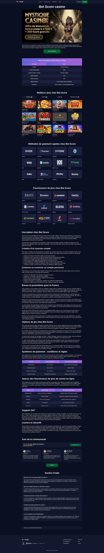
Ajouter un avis (75, 444)
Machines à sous (74, 96)
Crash (59, 96)
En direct (43, 96)
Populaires (28, 96)
